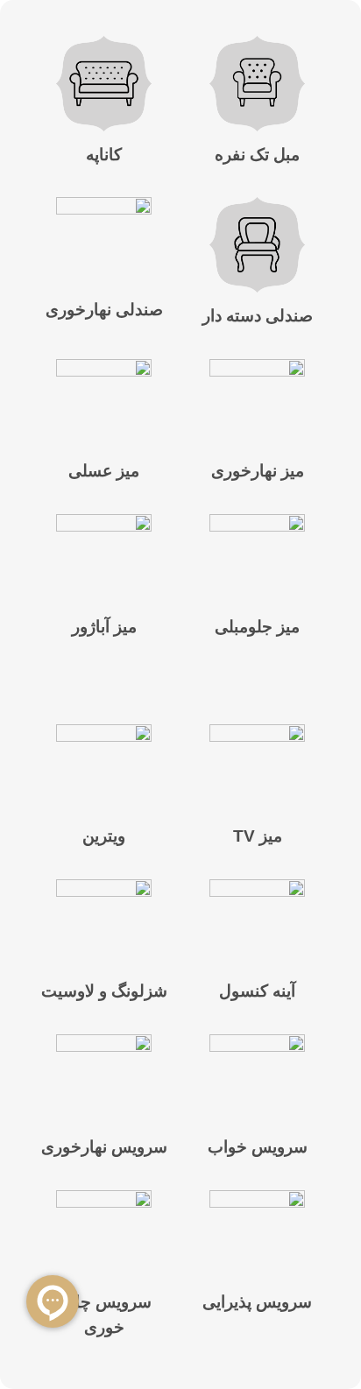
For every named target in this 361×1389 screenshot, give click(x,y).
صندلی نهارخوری (104, 309)
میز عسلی (103, 471)
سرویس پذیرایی (257, 1302)
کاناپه (104, 154)
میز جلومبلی (257, 626)
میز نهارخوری (257, 471)
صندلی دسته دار (257, 316)
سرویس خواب (258, 1147)
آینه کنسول (257, 991)
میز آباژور (104, 626)
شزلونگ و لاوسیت (104, 991)
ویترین (103, 836)
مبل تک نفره (257, 154)
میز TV (257, 836)
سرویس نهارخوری (104, 1147)
